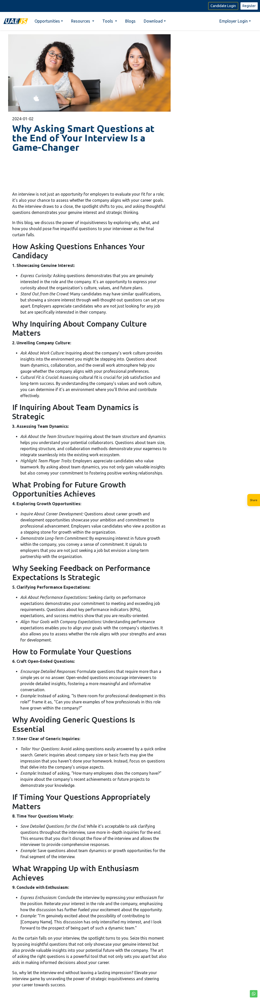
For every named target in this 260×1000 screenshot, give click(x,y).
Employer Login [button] (233, 21)
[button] (253, 993)
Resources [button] (81, 21)
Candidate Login (223, 6)
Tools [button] (108, 21)
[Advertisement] (89, 171)
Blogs (130, 21)
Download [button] (153, 21)
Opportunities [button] (47, 21)
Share (253, 499)
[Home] (15, 21)
